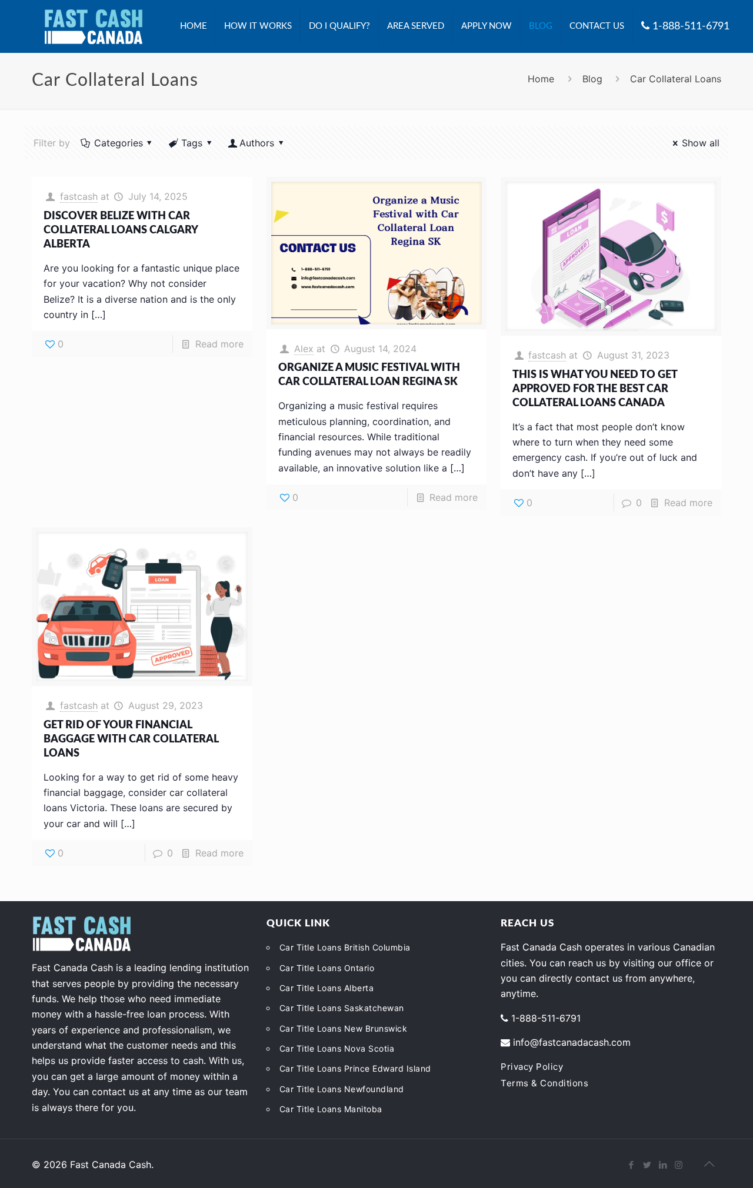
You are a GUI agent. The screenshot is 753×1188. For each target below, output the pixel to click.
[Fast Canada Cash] (94, 26)
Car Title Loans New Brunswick (343, 1028)
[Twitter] (647, 1164)
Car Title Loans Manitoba (330, 1109)
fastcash (79, 196)
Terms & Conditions (544, 1083)
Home (541, 79)
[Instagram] (678, 1164)
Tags (191, 143)
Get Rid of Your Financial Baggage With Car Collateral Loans (131, 739)
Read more (219, 344)
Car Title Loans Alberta (326, 988)
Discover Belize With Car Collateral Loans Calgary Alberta (121, 230)
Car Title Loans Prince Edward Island (355, 1068)
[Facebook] (631, 1164)
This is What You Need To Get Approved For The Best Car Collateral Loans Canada (594, 389)
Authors (256, 143)
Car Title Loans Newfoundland (341, 1089)
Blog (592, 79)
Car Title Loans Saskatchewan (341, 1008)
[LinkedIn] (663, 1164)
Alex (304, 348)
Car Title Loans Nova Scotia (337, 1048)
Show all (700, 143)
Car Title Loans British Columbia (345, 947)
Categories (118, 143)
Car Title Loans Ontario (327, 968)
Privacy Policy (532, 1066)
